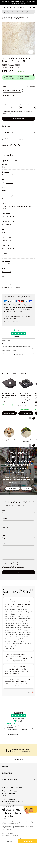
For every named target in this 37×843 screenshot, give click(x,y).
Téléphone (5, 527)
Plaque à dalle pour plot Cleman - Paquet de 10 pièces (9, 396)
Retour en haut (18, 759)
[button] (30, 7)
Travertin (9, 183)
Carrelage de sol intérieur (9, 440)
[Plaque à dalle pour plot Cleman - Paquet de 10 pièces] (9, 383)
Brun (3, 248)
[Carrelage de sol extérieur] (26, 432)
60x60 (4, 256)
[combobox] (18, 12)
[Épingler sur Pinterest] (19, 145)
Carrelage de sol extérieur (20, 17)
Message (4, 544)
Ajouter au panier (18, 118)
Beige (8, 248)
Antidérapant (6, 272)
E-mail (4, 519)
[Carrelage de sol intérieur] (9, 432)
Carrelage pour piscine (7, 18)
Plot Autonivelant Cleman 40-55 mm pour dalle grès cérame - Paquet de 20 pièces (25, 398)
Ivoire (12, 248)
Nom (3, 510)
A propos (26, 488)
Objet (3, 535)
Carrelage (9, 17)
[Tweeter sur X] (11, 145)
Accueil (3, 17)
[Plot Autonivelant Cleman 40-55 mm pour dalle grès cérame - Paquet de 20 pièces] (25, 383)
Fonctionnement (12, 488)
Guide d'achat (31, 86)
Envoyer (18, 572)
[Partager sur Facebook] (15, 145)
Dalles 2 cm (17, 18)
